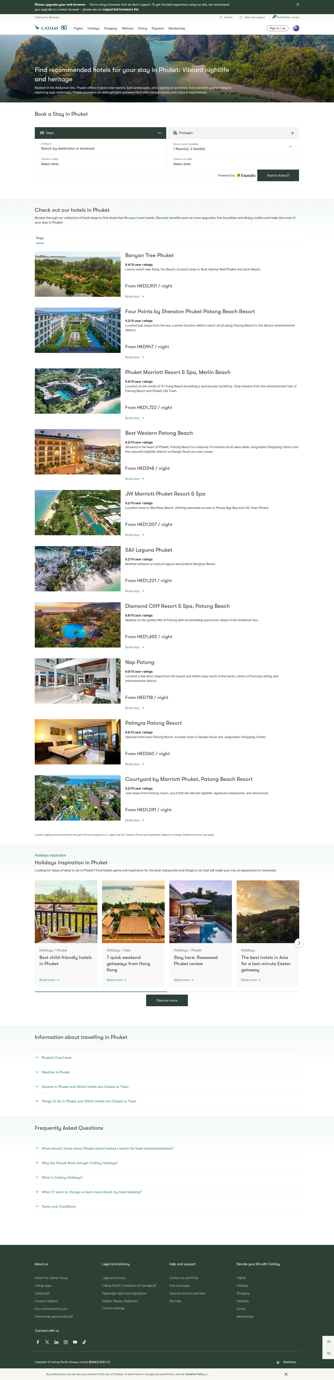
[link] (78, 274)
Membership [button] (177, 28)
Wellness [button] (128, 28)
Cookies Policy (195, 1374)
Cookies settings (113, 1308)
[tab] (40, 238)
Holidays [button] (94, 28)
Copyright (41, 1362)
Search (228, 17)
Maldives (289, 1362)
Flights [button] (78, 28)
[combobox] (101, 148)
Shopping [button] (110, 28)
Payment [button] (158, 28)
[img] (298, 4)
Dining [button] (142, 28)
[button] (286, 1374)
